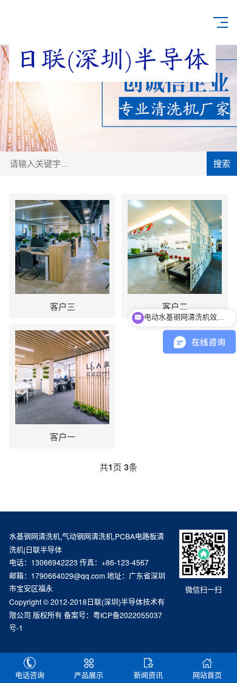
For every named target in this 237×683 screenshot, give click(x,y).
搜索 (221, 163)
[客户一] (62, 377)
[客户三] (62, 247)
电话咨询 (29, 675)
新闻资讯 (148, 675)
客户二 (175, 306)
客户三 (62, 306)
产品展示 (88, 675)
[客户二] (175, 247)
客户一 (62, 436)
